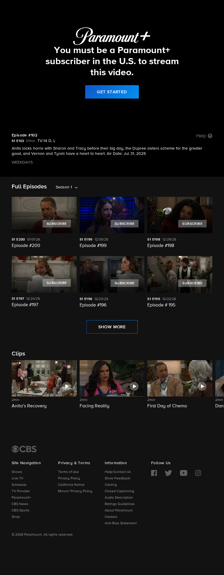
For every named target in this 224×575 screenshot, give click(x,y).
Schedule (19, 485)
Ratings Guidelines (120, 504)
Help (201, 136)
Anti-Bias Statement (121, 523)
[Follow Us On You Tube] (183, 473)
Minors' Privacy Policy (75, 491)
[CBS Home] (24, 449)
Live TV (17, 478)
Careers (111, 517)
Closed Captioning (119, 491)
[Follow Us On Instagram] (198, 473)
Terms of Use (68, 472)
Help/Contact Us (118, 472)
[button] (44, 388)
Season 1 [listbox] (64, 187)
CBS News (20, 504)
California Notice (71, 485)
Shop (16, 517)
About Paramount (119, 510)
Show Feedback (117, 478)
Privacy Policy (69, 478)
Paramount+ (21, 497)
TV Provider (21, 491)
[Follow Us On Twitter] (168, 473)
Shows (17, 472)
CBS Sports (20, 510)
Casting (111, 485)
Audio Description (119, 497)
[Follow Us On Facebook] (154, 473)
